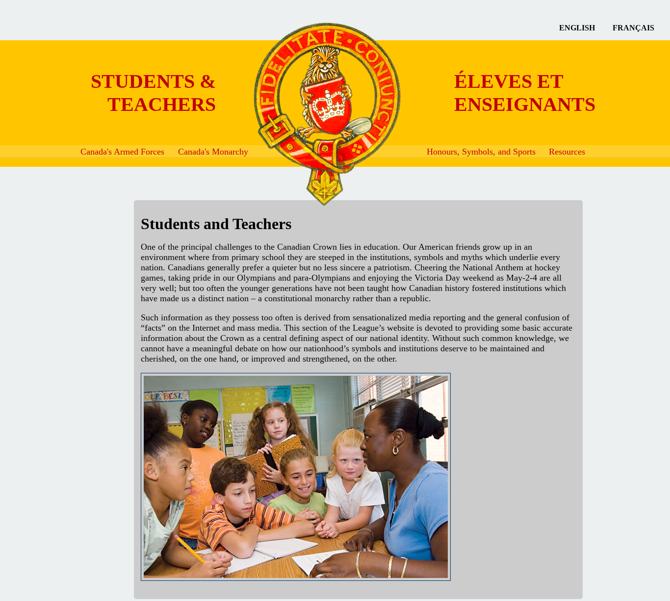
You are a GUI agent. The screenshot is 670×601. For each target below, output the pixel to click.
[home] (254, 114)
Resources (567, 152)
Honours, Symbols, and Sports (481, 152)
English (577, 28)
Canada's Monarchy (213, 152)
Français (633, 28)
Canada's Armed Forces (122, 152)
